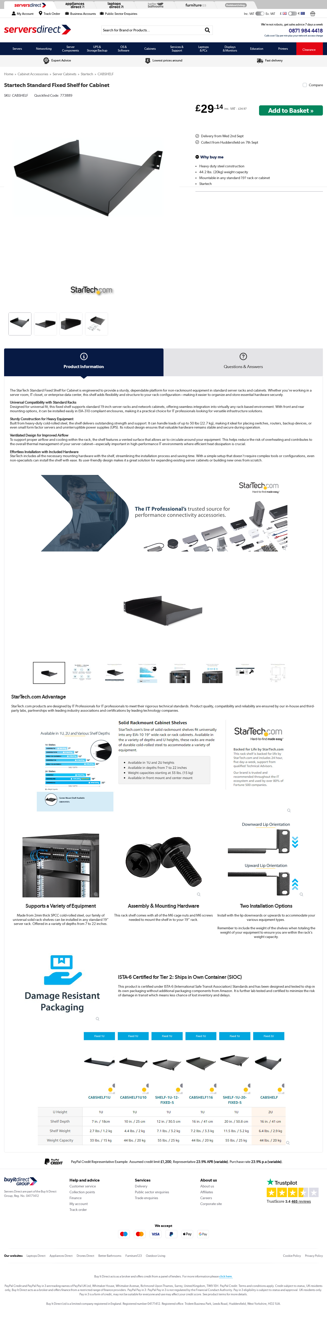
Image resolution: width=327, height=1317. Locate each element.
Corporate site (211, 1204)
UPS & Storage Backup (97, 48)
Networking (44, 49)
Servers (17, 49)
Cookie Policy (292, 1256)
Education (256, 49)
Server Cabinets (64, 74)
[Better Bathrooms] (154, 5)
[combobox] (157, 30)
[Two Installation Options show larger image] (266, 859)
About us (207, 1186)
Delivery (141, 1186)
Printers (283, 49)
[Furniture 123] (195, 5)
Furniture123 (133, 1256)
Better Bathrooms (109, 1256)
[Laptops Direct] (114, 5)
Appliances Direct (61, 1256)
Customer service (82, 1186)
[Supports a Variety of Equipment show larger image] (60, 859)
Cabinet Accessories (33, 74)
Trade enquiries (146, 1198)
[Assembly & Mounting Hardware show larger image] (163, 859)
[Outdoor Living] (235, 5)
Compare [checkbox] (316, 85)
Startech (87, 74)
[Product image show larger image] (163, 513)
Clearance (309, 50)
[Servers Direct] (29, 5)
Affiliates (206, 1192)
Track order (78, 1210)
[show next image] (312, 608)
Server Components (70, 48)
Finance (75, 1198)
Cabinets (150, 49)
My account (78, 1204)
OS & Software (123, 48)
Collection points (82, 1192)
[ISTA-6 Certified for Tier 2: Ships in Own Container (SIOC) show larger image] (62, 983)
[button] (176, 184)
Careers (206, 1198)
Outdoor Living (155, 1256)
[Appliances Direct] (74, 5)
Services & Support (176, 48)
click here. (226, 1276)
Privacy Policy (314, 1256)
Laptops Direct (36, 1256)
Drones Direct (85, 1256)
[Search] (207, 30)
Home (8, 74)
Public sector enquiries (152, 1192)
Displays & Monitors (230, 48)
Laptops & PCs (203, 48)
